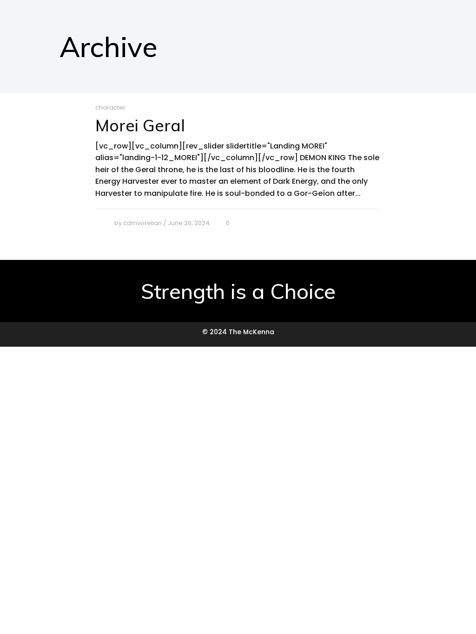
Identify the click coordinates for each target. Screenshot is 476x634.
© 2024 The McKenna (238, 331)
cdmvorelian (142, 223)
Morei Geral (140, 125)
